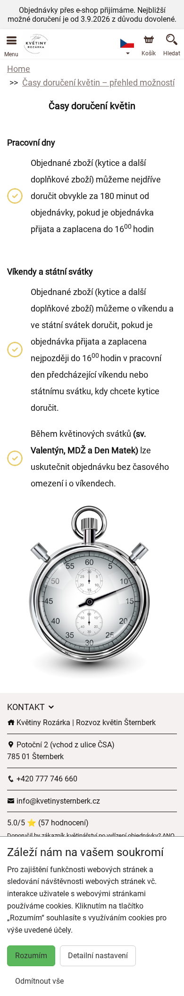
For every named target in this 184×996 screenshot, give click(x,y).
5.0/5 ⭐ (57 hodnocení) (48, 822)
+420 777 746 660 (46, 778)
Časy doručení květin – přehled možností (98, 82)
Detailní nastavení (98, 955)
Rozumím (31, 955)
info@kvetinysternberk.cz (57, 801)
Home (18, 69)
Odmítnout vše (39, 981)
